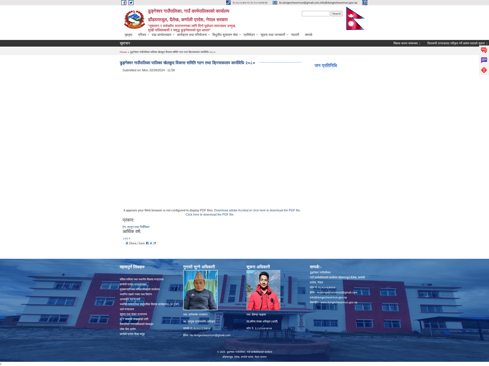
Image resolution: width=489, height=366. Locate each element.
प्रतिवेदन (249, 35)
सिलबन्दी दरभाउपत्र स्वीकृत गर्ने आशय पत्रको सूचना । (446, 43)
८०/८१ (126, 238)
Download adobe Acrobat (231, 210)
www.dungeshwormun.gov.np (339, 302)
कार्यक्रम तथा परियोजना (192, 35)
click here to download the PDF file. (277, 210)
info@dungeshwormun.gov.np (328, 297)
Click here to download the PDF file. (209, 214)
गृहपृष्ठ (128, 35)
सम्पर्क (308, 35)
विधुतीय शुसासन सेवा (225, 35)
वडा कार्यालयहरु (161, 35)
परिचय (142, 35)
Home (123, 52)
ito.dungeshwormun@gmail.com (210, 335)
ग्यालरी (295, 35)
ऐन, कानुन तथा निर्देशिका (136, 227)
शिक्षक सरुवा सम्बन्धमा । (395, 43)
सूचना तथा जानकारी (273, 35)
